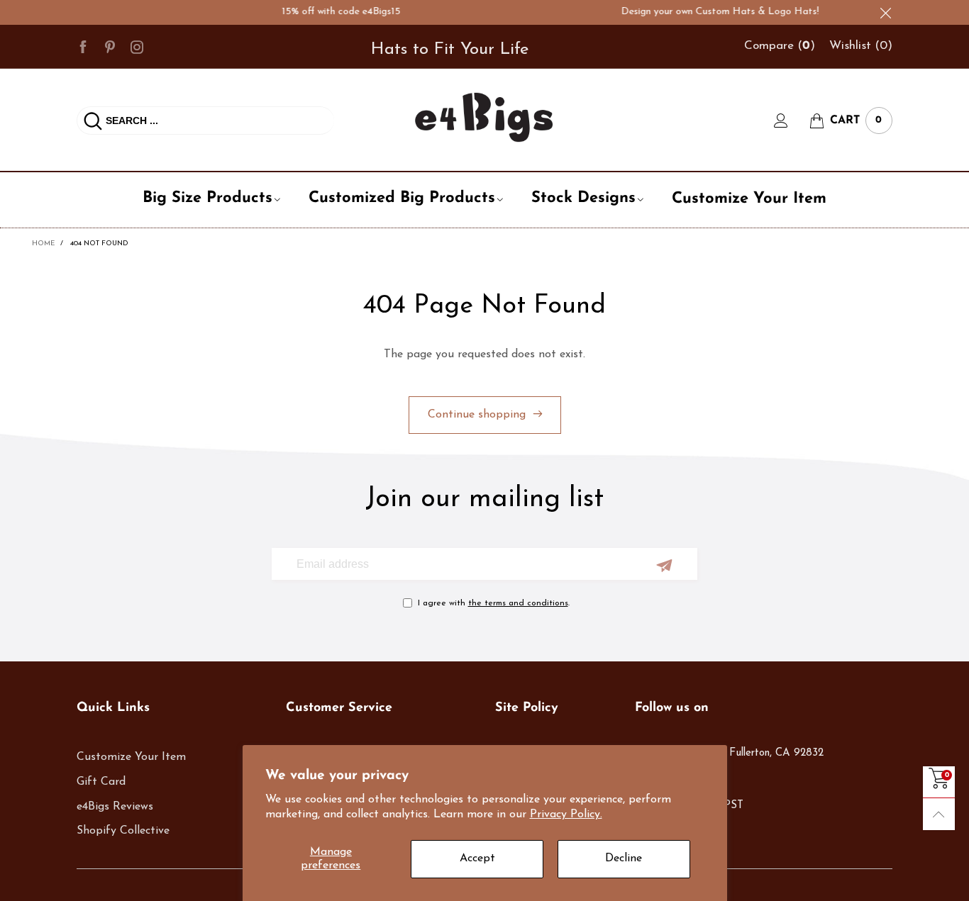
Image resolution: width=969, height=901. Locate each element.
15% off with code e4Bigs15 (333, 11)
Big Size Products (207, 198)
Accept (477, 858)
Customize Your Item (749, 199)
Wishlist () (860, 46)
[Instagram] (136, 46)
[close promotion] (885, 12)
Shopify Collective (123, 830)
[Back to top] (939, 814)
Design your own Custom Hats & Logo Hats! (712, 11)
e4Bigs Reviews (115, 806)
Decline (623, 858)
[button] (664, 565)
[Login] (791, 120)
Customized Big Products (402, 198)
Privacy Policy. (566, 814)
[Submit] (93, 120)
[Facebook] (83, 46)
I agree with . (494, 603)
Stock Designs (583, 198)
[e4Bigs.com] (484, 117)
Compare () (779, 46)
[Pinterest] (109, 46)
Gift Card (101, 782)
